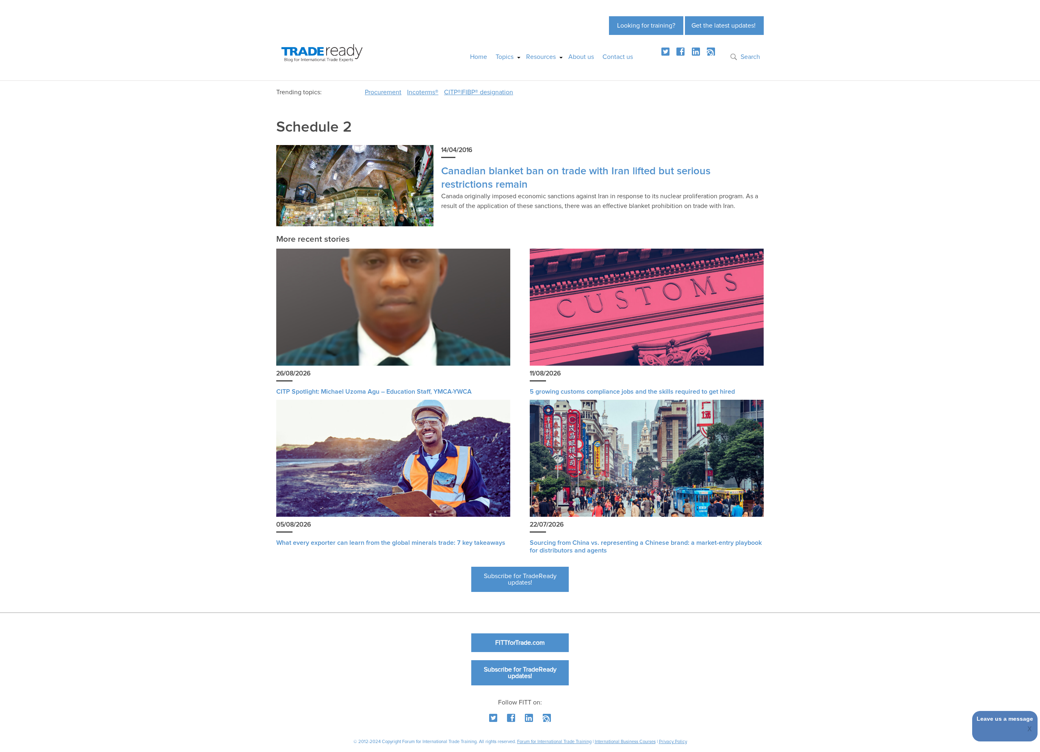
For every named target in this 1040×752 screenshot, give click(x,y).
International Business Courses (625, 741)
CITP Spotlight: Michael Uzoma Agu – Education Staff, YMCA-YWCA (374, 391)
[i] (711, 52)
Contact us (617, 57)
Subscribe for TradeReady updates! (520, 579)
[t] (665, 52)
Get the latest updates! (723, 25)
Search (750, 57)
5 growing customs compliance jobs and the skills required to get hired (632, 391)
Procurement (383, 92)
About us (581, 57)
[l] (696, 52)
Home (478, 57)
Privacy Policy (673, 741)
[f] (680, 52)
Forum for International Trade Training (554, 741)
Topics (505, 57)
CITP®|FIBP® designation (478, 92)
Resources (541, 57)
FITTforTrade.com (520, 642)
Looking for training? (646, 25)
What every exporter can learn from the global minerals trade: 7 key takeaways (390, 543)
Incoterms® (422, 92)
